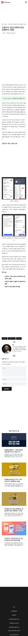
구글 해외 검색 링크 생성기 (14, 630)
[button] (26, 2)
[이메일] (7, 349)
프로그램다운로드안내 (14, 619)
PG (13, 344)
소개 (14, 607)
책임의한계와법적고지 (14, 627)
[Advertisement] (14, 67)
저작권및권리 (14, 611)
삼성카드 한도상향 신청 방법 (12, 286)
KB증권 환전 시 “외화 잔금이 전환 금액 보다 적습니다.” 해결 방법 (13, 451)
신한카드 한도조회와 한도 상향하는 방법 (17, 24)
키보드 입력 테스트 (14, 634)
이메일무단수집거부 (14, 623)
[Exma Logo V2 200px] (5, 2)
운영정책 (14, 615)
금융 (5, 24)
